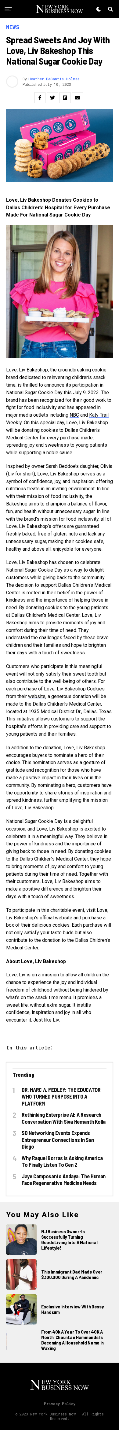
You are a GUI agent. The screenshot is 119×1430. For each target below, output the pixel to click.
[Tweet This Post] (52, 97)
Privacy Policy (59, 1403)
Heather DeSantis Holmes (54, 78)
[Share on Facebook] (39, 97)
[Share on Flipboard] (65, 97)
